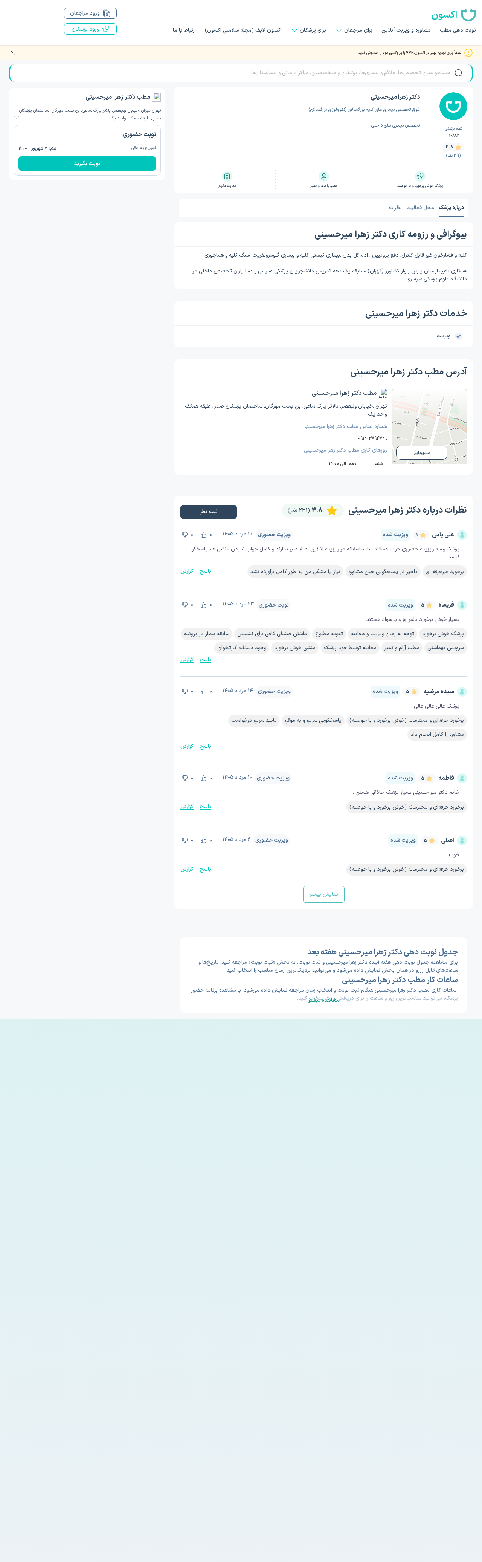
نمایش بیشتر (324, 894)
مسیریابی (421, 452)
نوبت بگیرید (87, 164)
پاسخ (205, 571)
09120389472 (371, 438)
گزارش (187, 571)
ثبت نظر (209, 512)
